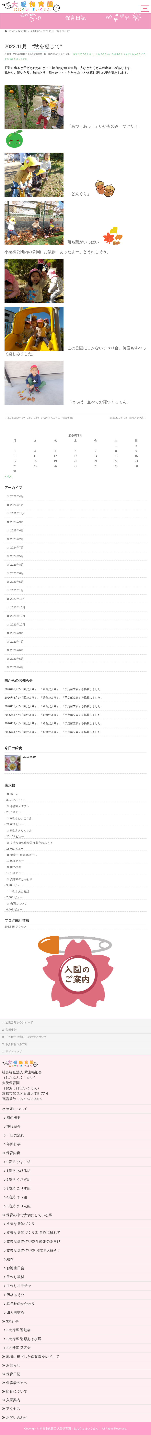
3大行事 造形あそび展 (23, 1339)
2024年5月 (17, 556)
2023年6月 (17, 573)
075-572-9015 (31, 1099)
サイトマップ (14, 1051)
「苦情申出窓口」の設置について (26, 1036)
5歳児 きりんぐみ (18, 59)
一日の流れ (15, 1135)
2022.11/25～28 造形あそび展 (128, 417)
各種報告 (11, 1029)
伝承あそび (15, 1295)
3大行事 (12, 1321)
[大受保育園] (31, 8)
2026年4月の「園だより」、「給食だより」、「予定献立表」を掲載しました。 (54, 714)
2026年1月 (17, 505)
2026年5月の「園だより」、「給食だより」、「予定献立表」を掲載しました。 (54, 706)
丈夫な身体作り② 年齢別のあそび (31, 842)
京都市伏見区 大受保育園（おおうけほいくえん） (70, 1428)
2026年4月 (17, 496)
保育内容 (13, 1153)
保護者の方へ (16, 1383)
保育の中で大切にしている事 (29, 1215)
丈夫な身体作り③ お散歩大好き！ (33, 1250)
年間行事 (13, 1144)
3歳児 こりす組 (18, 1188)
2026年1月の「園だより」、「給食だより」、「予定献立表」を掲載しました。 (54, 732)
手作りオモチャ (19, 806)
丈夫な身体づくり (20, 1224)
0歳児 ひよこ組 (18, 1162)
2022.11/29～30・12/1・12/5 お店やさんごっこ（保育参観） (39, 417)
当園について (18, 903)
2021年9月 (17, 633)
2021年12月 (17, 615)
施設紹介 (13, 1126)
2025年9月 (17, 522)
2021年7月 (17, 641)
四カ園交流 (15, 1312)
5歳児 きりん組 (18, 1206)
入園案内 (13, 1400)
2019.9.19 (29, 756)
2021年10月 (17, 624)
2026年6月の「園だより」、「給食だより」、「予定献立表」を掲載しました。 (54, 697)
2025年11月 (17, 513)
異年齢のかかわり (21, 879)
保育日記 (77, 54)
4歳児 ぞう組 (16, 1197)
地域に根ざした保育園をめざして (32, 1357)
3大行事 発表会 (18, 1348)
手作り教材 (15, 1277)
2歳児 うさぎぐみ (125, 54)
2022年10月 (17, 607)
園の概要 (15, 867)
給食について (16, 1391)
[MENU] (145, 8)
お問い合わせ (16, 1417)
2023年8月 (17, 564)
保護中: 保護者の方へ (23, 854)
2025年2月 (17, 539)
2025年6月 (17, 530)
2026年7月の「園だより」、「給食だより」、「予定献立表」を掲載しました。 (54, 689)
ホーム (14, 794)
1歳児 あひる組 (108, 54)
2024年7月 (17, 547)
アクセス (13, 1409)
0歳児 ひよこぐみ (91, 54)
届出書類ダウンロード (19, 1022)
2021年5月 (17, 658)
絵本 (10, 1259)
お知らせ (13, 1365)
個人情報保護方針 (17, 1044)
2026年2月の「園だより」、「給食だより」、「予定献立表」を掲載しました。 (54, 723)
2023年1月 (17, 590)
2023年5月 (17, 581)
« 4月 (8, 476)
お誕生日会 (15, 1268)
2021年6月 (17, 650)
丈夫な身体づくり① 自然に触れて (33, 1232)
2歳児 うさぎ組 (18, 1179)
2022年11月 (17, 598)
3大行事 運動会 (18, 1330)
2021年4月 (17, 667)
